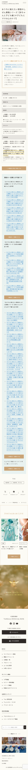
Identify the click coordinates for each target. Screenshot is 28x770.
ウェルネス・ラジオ (10, 702)
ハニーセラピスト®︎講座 (11, 719)
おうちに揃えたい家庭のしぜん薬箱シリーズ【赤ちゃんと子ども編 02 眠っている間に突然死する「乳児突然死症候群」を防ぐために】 (15, 327)
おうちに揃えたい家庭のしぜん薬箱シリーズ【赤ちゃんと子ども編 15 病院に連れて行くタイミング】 (15, 447)
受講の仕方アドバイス (10, 688)
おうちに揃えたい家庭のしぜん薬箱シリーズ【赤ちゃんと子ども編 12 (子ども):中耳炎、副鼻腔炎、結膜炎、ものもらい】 (15, 422)
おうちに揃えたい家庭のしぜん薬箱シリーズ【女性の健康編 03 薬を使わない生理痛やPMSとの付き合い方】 (15, 270)
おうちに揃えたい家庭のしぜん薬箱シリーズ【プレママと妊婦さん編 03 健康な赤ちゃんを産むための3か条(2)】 (15, 210)
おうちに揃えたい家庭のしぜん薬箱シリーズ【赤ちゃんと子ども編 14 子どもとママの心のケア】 (15, 439)
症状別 (7, 482)
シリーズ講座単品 (13, 502)
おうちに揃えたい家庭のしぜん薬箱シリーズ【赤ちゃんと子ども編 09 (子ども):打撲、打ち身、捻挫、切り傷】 (15, 395)
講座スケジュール (9, 657)
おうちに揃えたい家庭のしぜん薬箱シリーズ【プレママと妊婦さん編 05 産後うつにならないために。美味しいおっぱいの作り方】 (15, 227)
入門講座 (6, 679)
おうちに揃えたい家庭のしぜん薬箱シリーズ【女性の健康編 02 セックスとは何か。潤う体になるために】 (15, 262)
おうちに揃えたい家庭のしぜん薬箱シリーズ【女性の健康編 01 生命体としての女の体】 (15, 254)
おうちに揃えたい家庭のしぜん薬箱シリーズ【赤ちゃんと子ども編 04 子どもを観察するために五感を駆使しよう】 (15, 347)
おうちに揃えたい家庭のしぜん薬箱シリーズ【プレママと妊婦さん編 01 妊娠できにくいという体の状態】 (15, 194)
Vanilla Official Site (10, 2)
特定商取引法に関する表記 (8, 756)
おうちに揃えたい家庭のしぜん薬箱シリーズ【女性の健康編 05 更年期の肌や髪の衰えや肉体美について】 (15, 288)
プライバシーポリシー (7, 758)
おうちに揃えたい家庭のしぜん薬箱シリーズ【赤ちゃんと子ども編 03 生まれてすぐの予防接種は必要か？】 (15, 338)
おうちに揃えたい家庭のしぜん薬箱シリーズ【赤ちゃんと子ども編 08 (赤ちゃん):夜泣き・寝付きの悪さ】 (15, 385)
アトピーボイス (8, 705)
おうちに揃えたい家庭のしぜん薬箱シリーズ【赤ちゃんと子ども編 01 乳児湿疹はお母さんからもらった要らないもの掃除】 (15, 316)
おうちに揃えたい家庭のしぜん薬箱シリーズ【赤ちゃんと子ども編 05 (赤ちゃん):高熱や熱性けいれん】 (15, 356)
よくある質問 (8, 665)
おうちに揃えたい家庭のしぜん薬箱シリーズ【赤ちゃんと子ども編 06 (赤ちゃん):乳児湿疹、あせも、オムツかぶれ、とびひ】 (15, 365)
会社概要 (4, 763)
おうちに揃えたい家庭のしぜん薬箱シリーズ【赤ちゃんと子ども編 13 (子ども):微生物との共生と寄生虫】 (15, 431)
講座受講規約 (5, 761)
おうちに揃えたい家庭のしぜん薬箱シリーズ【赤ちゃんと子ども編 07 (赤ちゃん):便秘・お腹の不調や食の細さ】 (15, 375)
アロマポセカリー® (9, 716)
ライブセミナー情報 (10, 654)
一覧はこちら (14, 556)
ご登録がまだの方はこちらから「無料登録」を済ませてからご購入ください (13, 67)
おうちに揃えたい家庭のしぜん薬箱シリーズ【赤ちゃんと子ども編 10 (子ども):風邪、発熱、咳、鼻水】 (15, 403)
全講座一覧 (7, 660)
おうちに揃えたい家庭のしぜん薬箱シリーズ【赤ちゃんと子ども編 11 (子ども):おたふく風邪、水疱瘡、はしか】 (15, 412)
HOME (3, 502)
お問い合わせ (8, 668)
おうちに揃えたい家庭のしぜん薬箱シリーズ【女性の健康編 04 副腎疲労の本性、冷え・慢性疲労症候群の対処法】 (15, 279)
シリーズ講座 (8, 685)
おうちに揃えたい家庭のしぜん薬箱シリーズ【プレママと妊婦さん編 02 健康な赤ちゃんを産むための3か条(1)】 (15, 202)
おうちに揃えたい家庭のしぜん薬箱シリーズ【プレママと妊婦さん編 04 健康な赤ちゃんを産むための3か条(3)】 (15, 218)
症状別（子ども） (18, 482)
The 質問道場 (8, 699)
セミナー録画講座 (9, 682)
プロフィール (8, 662)
